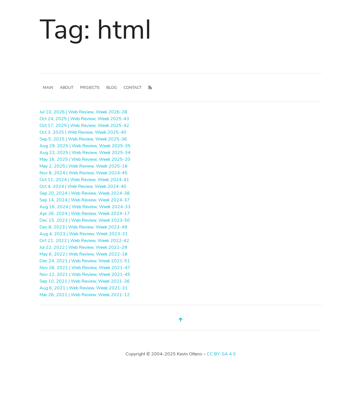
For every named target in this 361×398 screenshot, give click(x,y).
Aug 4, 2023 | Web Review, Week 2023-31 (83, 234)
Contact (133, 87)
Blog (111, 87)
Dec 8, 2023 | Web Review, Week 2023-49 (83, 227)
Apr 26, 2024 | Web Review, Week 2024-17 (84, 213)
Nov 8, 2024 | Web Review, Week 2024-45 (83, 173)
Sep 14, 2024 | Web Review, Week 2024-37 (84, 200)
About (66, 87)
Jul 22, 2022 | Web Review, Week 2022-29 (83, 247)
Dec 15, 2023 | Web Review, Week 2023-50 (84, 220)
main (48, 87)
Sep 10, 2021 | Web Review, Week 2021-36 (84, 281)
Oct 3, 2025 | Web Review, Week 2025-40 (82, 132)
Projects (90, 87)
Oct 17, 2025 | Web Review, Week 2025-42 (84, 125)
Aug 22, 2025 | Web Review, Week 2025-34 (85, 152)
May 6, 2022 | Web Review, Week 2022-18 (83, 254)
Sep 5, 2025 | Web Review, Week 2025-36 (83, 139)
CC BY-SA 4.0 (221, 354)
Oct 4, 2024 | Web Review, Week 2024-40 (82, 186)
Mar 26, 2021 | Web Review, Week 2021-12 (84, 295)
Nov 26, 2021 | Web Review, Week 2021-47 (84, 268)
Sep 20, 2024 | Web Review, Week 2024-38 (84, 193)
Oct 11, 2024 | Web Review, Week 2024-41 (84, 180)
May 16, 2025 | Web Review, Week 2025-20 (84, 159)
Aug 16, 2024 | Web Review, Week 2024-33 (85, 207)
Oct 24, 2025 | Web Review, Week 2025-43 (84, 119)
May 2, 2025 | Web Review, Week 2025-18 (83, 166)
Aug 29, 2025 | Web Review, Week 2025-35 (85, 146)
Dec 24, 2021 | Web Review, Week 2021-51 (84, 261)
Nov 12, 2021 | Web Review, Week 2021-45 (84, 274)
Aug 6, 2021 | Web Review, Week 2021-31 (83, 288)
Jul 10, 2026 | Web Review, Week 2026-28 (83, 112)
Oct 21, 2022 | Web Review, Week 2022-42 (84, 241)
